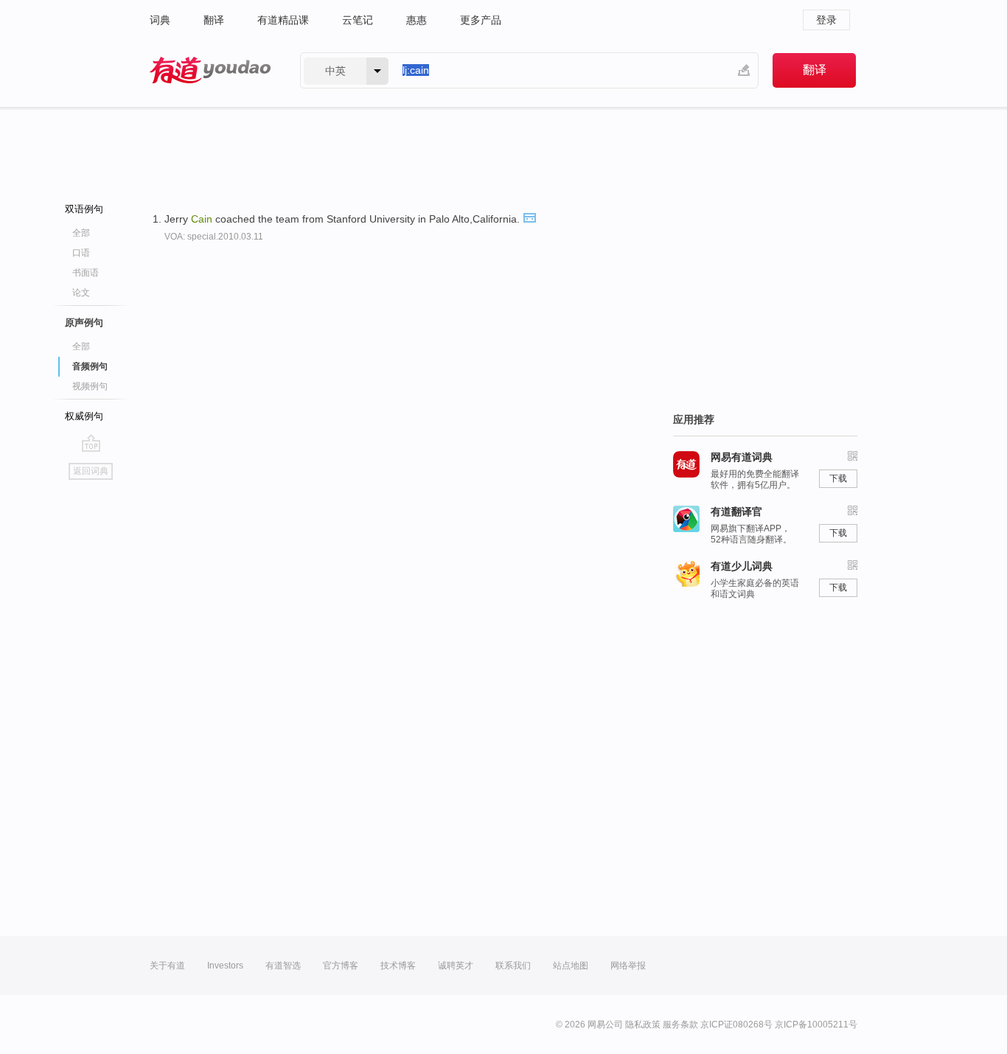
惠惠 (416, 20)
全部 (81, 233)
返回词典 (90, 471)
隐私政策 (643, 1024)
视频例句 (90, 386)
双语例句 (84, 208)
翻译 (213, 20)
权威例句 (84, 416)
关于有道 (167, 965)
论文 (81, 292)
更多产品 (480, 20)
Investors (225, 965)
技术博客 (398, 965)
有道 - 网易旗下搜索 (210, 70)
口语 (81, 253)
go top (91, 443)
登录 (826, 20)
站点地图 (570, 965)
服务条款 (680, 1024)
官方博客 (340, 965)
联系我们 (513, 965)
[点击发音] (529, 216)
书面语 (85, 273)
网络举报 (628, 965)
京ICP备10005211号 (816, 1024)
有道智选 (283, 965)
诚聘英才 (455, 965)
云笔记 (357, 20)
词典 (160, 20)
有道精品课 (283, 20)
